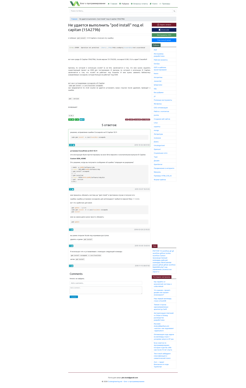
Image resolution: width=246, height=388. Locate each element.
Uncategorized (159, 145)
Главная (113, 4)
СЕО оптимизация (161, 108)
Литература (158, 134)
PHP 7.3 (159, 251)
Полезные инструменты (163, 100)
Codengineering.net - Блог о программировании (126, 381)
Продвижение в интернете (164, 168)
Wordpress (158, 104)
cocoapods (137, 119)
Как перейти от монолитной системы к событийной (163, 284)
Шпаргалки (158, 85)
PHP (155, 50)
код (166, 267)
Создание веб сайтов (162, 119)
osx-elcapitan (146, 119)
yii (154, 96)
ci (158, 272)
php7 (162, 267)
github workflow (169, 265)
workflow (166, 251)
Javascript (157, 81)
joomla (156, 115)
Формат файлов (160, 180)
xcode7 (131, 119)
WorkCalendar (166, 262)
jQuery (156, 142)
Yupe (155, 157)
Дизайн (156, 161)
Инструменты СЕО (164, 35)
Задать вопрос (165, 25)
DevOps (157, 64)
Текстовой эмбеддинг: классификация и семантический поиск (162, 356)
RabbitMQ (156, 267)
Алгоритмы (158, 77)
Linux (156, 123)
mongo (156, 130)
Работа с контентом (161, 111)
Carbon (162, 256)
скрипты (157, 127)
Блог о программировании (92, 3)
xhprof (155, 272)
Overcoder (165, 30)
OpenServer (158, 164)
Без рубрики (158, 92)
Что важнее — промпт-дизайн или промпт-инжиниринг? (162, 292)
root (126, 119)
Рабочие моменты (161, 60)
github (161, 265)
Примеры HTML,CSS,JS (163, 176)
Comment (73, 297)
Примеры (166, 4)
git (171, 251)
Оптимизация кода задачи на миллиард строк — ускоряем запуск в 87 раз (164, 336)
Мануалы (157, 172)
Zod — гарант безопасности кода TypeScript (161, 364)
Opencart (157, 149)
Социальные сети (160, 153)
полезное (157, 138)
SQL (155, 89)
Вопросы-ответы (140, 4)
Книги (154, 4)
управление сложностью (162, 269)
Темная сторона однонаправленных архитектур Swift (161, 307)
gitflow (163, 253)
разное (155, 265)
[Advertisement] (166, 213)
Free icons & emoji (164, 40)
